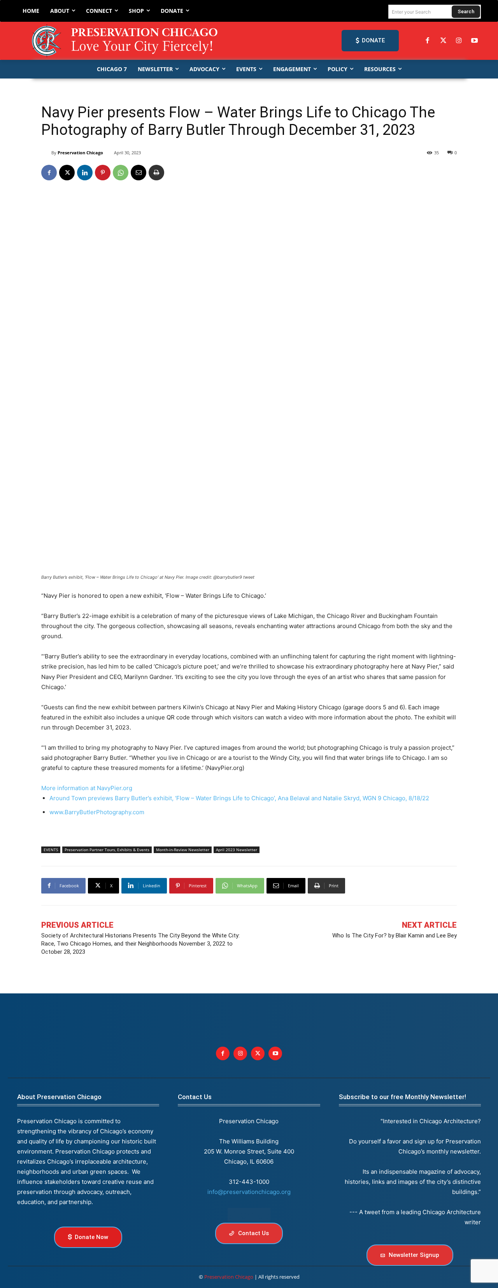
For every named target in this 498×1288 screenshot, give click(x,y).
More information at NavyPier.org (86, 788)
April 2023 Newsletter (236, 849)
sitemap (249, 1215)
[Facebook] (427, 41)
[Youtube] (275, 1053)
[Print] (156, 172)
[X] (67, 172)
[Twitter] (443, 41)
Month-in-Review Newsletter (182, 849)
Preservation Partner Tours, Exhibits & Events (107, 849)
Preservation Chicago (80, 152)
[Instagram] (458, 41)
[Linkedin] (85, 172)
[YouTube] (474, 41)
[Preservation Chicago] (126, 41)
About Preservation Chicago (59, 1097)
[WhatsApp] (120, 172)
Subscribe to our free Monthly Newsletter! (402, 1097)
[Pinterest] (102, 172)
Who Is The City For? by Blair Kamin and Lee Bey (394, 935)
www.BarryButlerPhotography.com (96, 812)
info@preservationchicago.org (249, 1192)
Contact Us (195, 1097)
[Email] (138, 172)
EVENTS (51, 849)
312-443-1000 (249, 1181)
